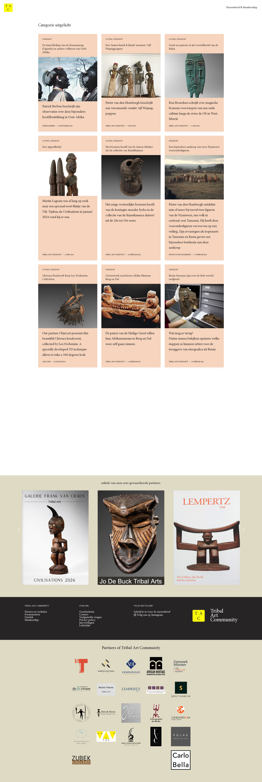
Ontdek (168, 17)
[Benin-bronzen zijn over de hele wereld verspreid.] (194, 306)
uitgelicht (47, 39)
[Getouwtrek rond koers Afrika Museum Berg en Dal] (130, 306)
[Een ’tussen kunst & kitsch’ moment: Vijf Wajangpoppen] (130, 75)
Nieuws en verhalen (105, 17)
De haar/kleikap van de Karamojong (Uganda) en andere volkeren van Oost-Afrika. (64, 49)
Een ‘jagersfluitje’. (52, 147)
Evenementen (142, 17)
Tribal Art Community (131, 7)
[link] (55, 537)
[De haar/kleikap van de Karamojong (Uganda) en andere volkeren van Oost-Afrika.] (67, 79)
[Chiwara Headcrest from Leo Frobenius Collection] (67, 306)
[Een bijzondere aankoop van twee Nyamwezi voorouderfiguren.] (194, 177)
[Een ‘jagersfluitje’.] (67, 174)
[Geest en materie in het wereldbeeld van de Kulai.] (194, 75)
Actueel (108, 39)
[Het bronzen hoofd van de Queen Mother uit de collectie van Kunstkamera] (130, 177)
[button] (18, 530)
